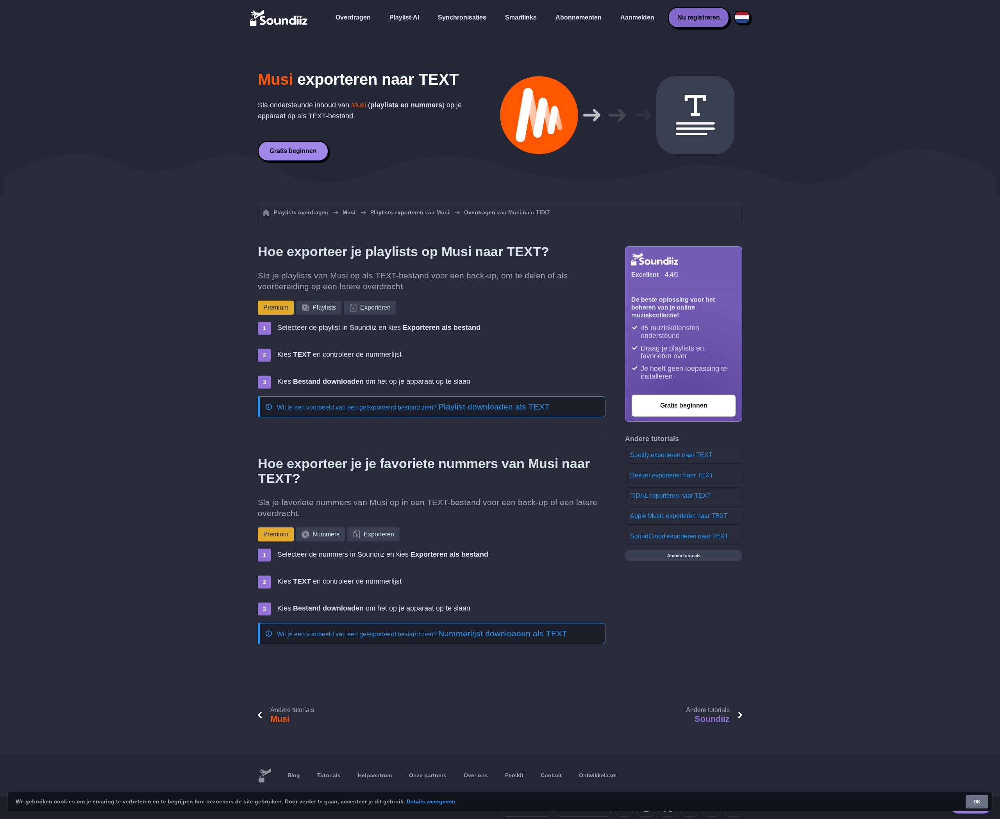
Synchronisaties (462, 17)
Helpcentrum (375, 775)
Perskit (514, 775)
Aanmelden (637, 17)
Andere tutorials (683, 555)
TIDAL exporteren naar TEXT (670, 495)
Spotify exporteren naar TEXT (671, 455)
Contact (551, 775)
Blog (294, 775)
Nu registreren (698, 17)
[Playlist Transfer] (279, 17)
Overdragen (353, 17)
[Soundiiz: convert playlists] (265, 775)
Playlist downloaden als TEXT (494, 406)
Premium (275, 307)
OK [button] (976, 802)
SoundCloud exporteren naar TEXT (679, 536)
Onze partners (427, 775)
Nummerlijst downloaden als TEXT (502, 633)
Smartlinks (521, 17)
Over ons (476, 775)
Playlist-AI (404, 17)
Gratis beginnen (293, 151)
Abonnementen (578, 17)
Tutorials (329, 775)
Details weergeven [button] (431, 801)
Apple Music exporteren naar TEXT (679, 516)
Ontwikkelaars (598, 775)
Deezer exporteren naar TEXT (672, 475)
